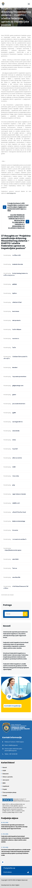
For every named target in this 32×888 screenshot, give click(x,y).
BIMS (4, 783)
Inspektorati (6, 786)
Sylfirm (14, 293)
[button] (28, 4)
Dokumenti (5, 773)
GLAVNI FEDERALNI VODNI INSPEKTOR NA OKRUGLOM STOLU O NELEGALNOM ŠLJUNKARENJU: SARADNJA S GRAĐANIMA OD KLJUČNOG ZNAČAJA (16, 221)
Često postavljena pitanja (9, 792)
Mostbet (14, 367)
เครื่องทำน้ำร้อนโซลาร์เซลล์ (19, 512)
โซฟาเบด (14, 568)
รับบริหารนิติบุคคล (16, 329)
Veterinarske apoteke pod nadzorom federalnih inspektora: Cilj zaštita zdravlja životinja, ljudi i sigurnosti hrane (15, 634)
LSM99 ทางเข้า (16, 503)
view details (15, 431)
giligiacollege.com (17, 385)
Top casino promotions (19, 376)
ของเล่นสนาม (15, 338)
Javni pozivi (6, 780)
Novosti (5, 767)
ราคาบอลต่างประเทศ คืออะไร (19, 539)
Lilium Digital (15, 885)
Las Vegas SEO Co (17, 422)
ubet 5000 (15, 559)
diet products (16, 320)
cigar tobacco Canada (19, 494)
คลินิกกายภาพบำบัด (17, 458)
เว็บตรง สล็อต (15, 476)
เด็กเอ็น (14, 440)
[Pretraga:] (16, 614)
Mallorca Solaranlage (18, 521)
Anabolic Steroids (17, 264)
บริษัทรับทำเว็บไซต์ (16, 302)
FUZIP (4, 770)
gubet (14, 394)
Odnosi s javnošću (8, 776)
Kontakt (5, 795)
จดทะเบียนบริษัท (16, 577)
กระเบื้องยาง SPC (16, 255)
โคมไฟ (14, 347)
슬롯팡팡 (14, 284)
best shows (15, 311)
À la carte (15, 530)
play (13, 485)
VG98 (13, 467)
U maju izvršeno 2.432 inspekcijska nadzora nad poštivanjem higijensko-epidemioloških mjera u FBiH (17, 207)
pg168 (14, 412)
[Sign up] (27, 872)
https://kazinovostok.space (13, 550)
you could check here (18, 403)
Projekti (5, 789)
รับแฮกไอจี (14, 449)
